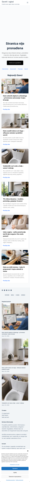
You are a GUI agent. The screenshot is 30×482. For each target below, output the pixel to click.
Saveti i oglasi (8, 2)
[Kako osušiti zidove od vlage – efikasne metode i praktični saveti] (15, 352)
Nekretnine (5, 69)
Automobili (13, 69)
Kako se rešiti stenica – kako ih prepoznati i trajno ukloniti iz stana (14, 269)
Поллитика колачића (10, 480)
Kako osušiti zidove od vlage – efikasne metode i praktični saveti (13, 133)
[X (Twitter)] (4, 290)
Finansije (20, 69)
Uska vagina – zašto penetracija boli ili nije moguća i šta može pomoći (14, 234)
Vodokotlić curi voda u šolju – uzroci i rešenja (13, 403)
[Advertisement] (15, 21)
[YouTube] (11, 290)
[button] (28, 451)
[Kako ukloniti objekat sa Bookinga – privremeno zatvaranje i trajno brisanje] (15, 316)
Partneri (7, 295)
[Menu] (27, 2)
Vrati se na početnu (15, 63)
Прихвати (15, 468)
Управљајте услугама (14, 464)
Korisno (23, 295)
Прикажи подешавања (15, 476)
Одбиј (15, 472)
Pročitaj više (6, 109)
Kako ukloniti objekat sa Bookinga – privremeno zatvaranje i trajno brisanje (15, 98)
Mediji (12, 295)
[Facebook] (2, 290)
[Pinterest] (8, 290)
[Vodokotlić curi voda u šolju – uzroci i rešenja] (15, 387)
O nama (17, 295)
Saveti (26, 69)
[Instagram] (6, 290)
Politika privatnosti (19, 480)
